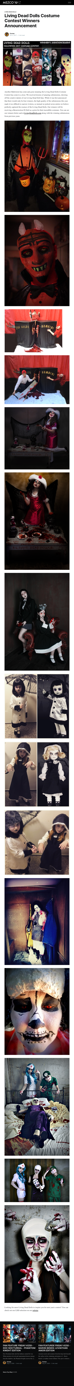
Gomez (12, 33)
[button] (69, 2)
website (35, 1310)
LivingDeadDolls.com (32, 113)
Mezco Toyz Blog (7, 1372)
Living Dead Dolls (10, 12)
